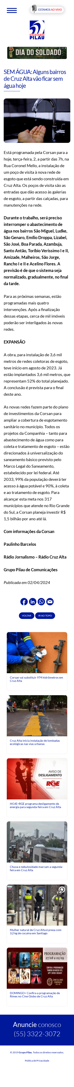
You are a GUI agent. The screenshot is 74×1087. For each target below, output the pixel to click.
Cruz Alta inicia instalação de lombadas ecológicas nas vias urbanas (35, 742)
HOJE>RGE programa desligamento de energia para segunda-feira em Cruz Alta (35, 805)
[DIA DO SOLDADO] (37, 52)
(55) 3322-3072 (37, 1034)
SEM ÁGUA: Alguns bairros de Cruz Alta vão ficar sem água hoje (35, 78)
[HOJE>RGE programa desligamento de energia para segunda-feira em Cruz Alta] (37, 778)
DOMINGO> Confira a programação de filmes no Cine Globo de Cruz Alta (35, 994)
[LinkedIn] (32, 601)
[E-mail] (50, 601)
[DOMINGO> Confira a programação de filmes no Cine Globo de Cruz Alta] (37, 968)
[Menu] (12, 10)
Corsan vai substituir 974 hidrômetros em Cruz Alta (36, 679)
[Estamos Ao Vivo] (47, 10)
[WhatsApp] (41, 601)
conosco (37, 1024)
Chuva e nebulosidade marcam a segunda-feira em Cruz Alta (36, 868)
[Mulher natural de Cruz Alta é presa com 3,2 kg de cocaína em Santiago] (37, 906)
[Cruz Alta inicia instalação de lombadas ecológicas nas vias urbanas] (37, 715)
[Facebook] (24, 601)
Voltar (26, 615)
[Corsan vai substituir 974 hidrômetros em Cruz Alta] (37, 652)
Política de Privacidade (37, 1060)
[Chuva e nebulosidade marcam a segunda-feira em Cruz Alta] (37, 841)
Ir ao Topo (45, 615)
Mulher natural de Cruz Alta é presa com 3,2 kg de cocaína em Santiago (35, 931)
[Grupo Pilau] (37, 29)
